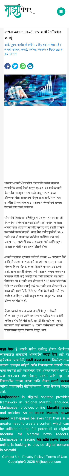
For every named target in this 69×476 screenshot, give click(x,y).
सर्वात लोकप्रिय (26, 45)
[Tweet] (15, 66)
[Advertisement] (34, 145)
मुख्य (13, 45)
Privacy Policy (32, 457)
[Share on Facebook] (7, 66)
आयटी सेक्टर (11, 49)
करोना (32, 49)
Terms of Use (56, 457)
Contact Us (10, 457)
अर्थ (6, 45)
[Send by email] (30, 66)
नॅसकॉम (42, 49)
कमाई (24, 49)
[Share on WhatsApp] (23, 66)
